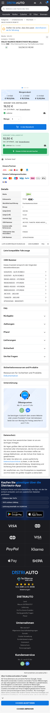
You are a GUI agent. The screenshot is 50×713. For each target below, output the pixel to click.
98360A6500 (14, 282)
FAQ (43, 244)
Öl (30, 14)
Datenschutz (25, 645)
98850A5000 (14, 290)
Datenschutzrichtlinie (12, 461)
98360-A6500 (14, 279)
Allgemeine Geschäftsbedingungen (25, 630)
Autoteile (6, 14)
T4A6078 (11, 297)
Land (25, 601)
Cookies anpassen (25, 709)
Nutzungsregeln (25, 648)
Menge (6, 119)
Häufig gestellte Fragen (25, 613)
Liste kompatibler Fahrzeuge (13, 244)
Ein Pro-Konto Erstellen (25, 610)
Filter (36, 14)
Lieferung (25, 607)
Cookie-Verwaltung (25, 636)
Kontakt (25, 633)
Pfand (25, 616)
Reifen (15, 14)
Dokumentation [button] (11, 375)
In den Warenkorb (27, 127)
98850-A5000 (14, 286)
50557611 (14, 275)
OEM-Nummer (33, 244)
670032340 (13, 301)
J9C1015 (11, 293)
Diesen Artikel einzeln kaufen (26, 151)
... (46, 222)
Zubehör (23, 14)
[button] (35, 3)
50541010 (14, 272)
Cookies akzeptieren (25, 703)
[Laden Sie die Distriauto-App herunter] (15, 514)
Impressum (25, 642)
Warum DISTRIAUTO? (25, 604)
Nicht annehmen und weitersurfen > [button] (36, 673)
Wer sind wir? (25, 628)
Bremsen (44, 14)
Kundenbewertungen (25, 639)
